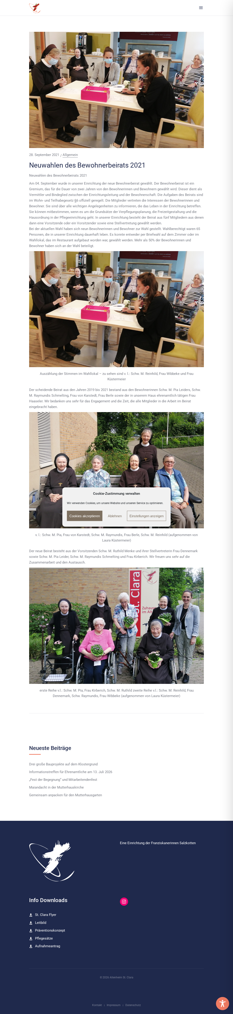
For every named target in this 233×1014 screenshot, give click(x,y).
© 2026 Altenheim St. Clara (116, 977)
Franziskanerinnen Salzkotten (173, 843)
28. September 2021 (44, 155)
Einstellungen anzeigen (146, 516)
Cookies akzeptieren (84, 516)
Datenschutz (133, 1005)
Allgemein (70, 155)
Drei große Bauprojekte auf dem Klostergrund (63, 764)
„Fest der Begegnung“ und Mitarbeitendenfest (63, 780)
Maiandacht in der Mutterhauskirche (56, 787)
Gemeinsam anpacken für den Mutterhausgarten (65, 795)
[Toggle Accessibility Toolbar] (222, 1004)
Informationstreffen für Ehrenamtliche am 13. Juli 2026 (70, 772)
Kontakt (97, 1005)
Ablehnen (115, 516)
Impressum (114, 1005)
